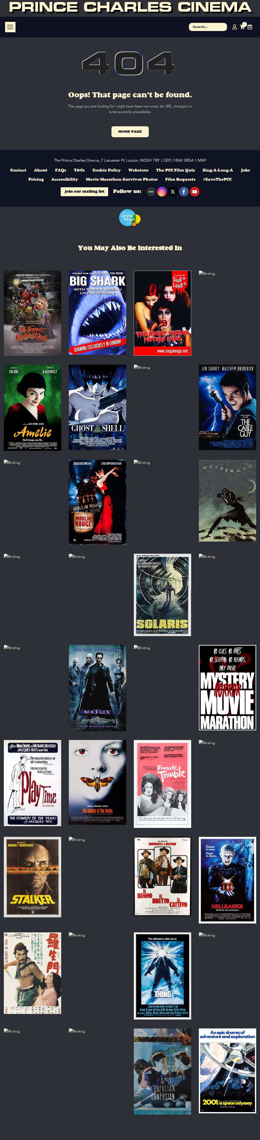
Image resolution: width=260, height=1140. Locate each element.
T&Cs (79, 170)
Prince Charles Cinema (130, 8)
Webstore (138, 170)
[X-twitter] (173, 191)
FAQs (60, 170)
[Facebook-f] (184, 191)
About (40, 170)
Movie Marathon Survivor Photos (122, 180)
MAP (202, 160)
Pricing (36, 180)
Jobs (245, 170)
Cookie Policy (106, 170)
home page (130, 131)
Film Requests (180, 180)
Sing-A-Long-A (218, 170)
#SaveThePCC (217, 180)
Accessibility (64, 180)
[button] (10, 27)
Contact (18, 170)
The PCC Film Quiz (175, 170)
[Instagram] (162, 191)
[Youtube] (195, 191)
